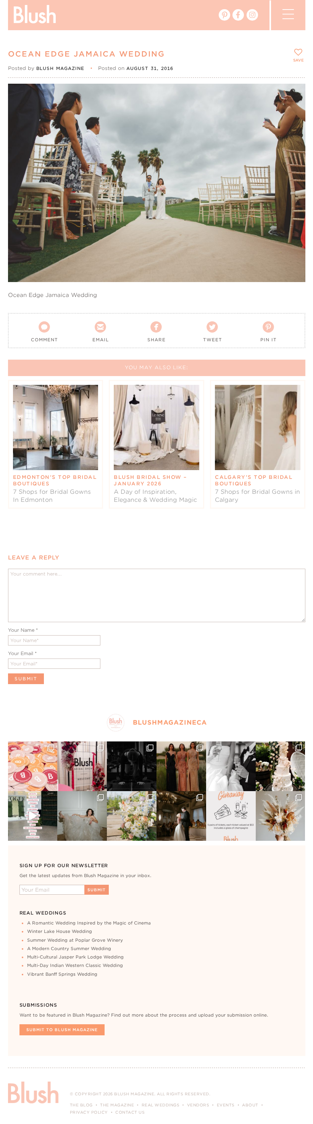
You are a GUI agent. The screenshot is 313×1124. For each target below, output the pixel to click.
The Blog (81, 1105)
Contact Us (130, 1112)
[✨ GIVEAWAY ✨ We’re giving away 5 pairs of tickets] (231, 816)
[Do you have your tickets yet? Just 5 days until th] (231, 766)
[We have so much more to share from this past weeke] (33, 766)
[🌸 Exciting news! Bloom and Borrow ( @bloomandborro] (131, 816)
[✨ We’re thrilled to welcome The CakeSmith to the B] (280, 766)
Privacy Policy (89, 1112)
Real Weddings (161, 1105)
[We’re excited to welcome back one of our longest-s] (181, 816)
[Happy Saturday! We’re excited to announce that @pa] (280, 816)
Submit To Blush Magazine (62, 1029)
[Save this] (293, 96)
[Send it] (293, 130)
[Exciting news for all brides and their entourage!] (181, 766)
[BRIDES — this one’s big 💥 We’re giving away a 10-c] (131, 766)
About (250, 1105)
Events (226, 1105)
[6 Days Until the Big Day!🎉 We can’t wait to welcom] (33, 816)
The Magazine (117, 1105)
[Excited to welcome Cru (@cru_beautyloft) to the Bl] (82, 816)
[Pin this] (293, 113)
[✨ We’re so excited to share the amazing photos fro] (82, 766)
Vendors (198, 1105)
